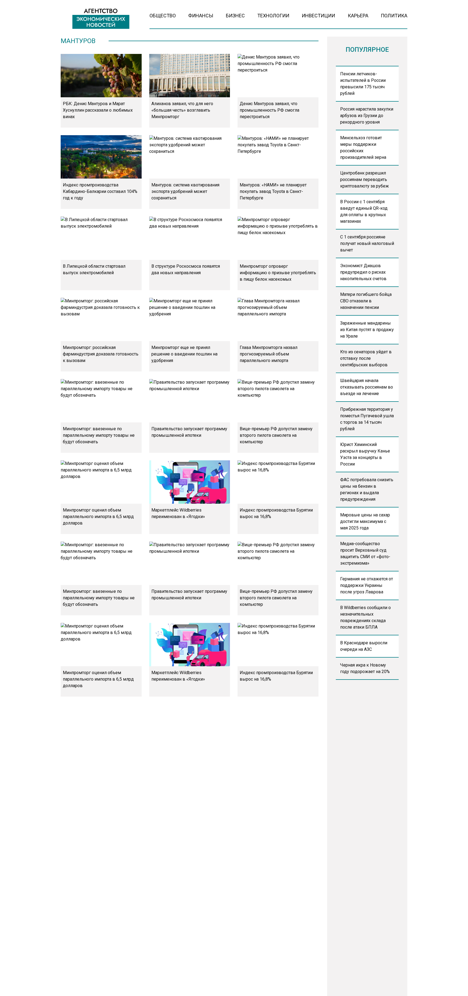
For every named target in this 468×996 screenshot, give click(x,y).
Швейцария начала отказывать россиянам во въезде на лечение (366, 387)
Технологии (273, 15)
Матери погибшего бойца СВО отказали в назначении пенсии (366, 301)
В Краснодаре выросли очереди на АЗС (363, 646)
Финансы (200, 15)
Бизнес (235, 15)
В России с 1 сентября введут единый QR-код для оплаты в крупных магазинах (364, 211)
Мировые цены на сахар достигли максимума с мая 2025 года (365, 521)
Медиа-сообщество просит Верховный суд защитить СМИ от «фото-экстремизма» (365, 553)
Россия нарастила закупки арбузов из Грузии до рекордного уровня (366, 115)
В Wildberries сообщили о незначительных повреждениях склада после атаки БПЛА (365, 617)
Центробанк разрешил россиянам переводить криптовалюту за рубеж (364, 179)
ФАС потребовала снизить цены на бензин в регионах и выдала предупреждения (366, 489)
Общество (163, 15)
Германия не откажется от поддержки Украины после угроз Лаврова (366, 585)
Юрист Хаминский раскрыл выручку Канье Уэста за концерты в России (365, 454)
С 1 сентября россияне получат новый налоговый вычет (367, 243)
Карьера (358, 15)
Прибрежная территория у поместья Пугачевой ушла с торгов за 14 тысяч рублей (367, 419)
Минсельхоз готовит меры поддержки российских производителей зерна (363, 147)
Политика (394, 15)
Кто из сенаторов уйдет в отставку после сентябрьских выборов (366, 358)
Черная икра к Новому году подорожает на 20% (365, 668)
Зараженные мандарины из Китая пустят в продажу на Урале (367, 330)
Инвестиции (318, 15)
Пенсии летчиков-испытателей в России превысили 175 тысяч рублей (363, 83)
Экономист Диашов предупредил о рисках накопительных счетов (363, 272)
